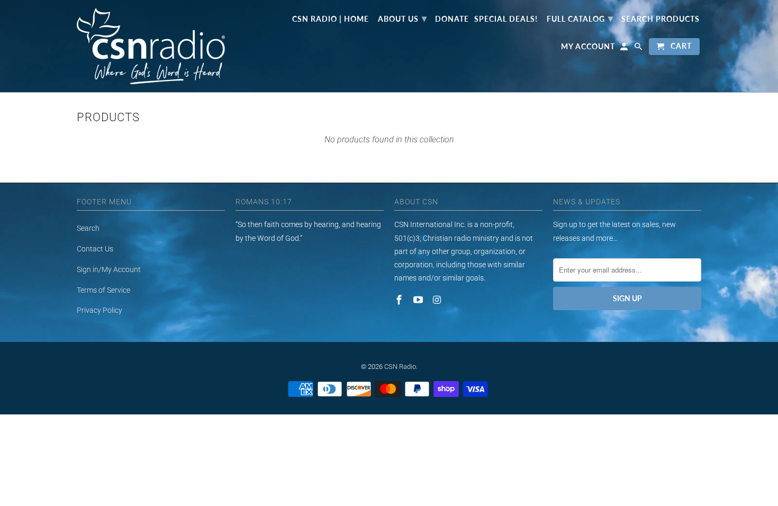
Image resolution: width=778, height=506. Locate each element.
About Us (402, 18)
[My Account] (624, 48)
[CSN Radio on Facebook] (400, 299)
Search (88, 228)
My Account (588, 46)
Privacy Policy (99, 310)
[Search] (639, 48)
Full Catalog (580, 18)
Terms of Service (103, 290)
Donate (452, 19)
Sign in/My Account (109, 269)
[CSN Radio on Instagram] (438, 299)
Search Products (660, 19)
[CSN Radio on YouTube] (419, 299)
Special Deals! (506, 19)
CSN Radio (400, 367)
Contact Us (95, 249)
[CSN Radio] (151, 46)
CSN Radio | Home (330, 19)
